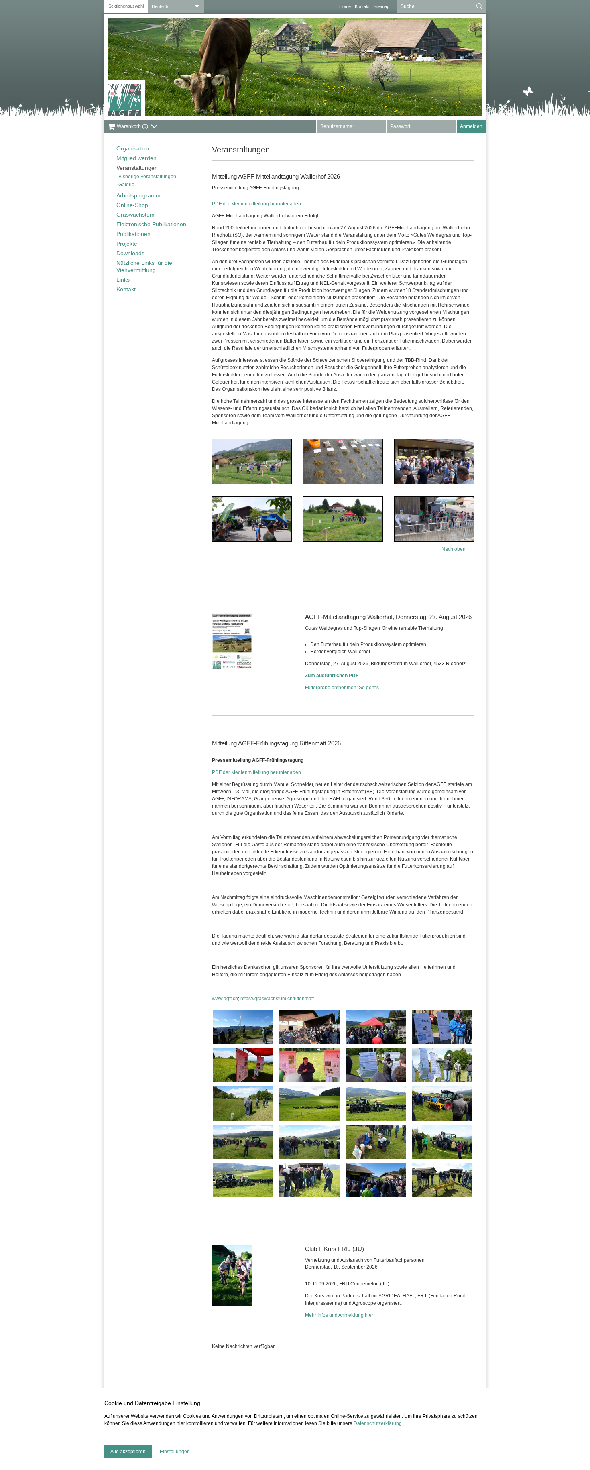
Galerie (126, 184)
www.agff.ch (225, 998)
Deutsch (160, 6)
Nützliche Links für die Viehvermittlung (144, 266)
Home (345, 6)
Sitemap (381, 6)
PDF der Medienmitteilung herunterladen (256, 204)
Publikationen (133, 234)
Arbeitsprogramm (138, 195)
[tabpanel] (295, 67)
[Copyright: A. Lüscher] (232, 1275)
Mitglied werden (136, 158)
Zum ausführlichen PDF (331, 675)
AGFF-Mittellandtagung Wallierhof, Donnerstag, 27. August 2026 (388, 616)
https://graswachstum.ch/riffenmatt (277, 998)
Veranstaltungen (137, 167)
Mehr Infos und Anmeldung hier (339, 1315)
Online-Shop (132, 205)
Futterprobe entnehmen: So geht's (342, 687)
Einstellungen (175, 1451)
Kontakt (362, 6)
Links (123, 279)
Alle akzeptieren (128, 1451)
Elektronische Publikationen (151, 224)
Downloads (130, 253)
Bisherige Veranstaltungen (147, 176)
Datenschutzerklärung (378, 1423)
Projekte (126, 243)
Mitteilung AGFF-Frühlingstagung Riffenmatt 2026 (276, 743)
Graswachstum (135, 214)
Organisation (132, 148)
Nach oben (453, 549)
